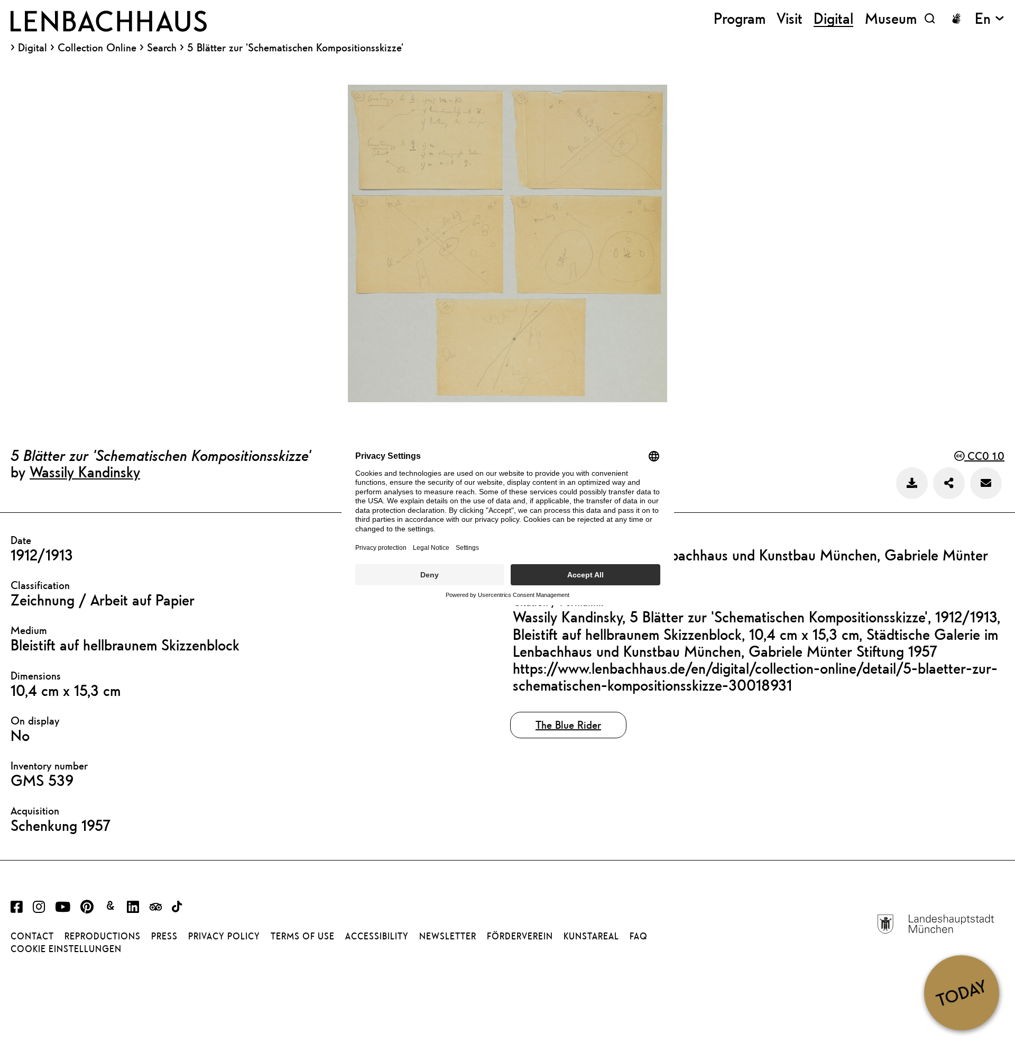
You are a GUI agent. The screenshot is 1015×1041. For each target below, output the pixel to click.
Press (164, 936)
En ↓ (989, 18)
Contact (32, 936)
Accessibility (377, 936)
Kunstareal (591, 936)
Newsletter (447, 936)
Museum (891, 18)
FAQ (639, 936)
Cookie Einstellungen (66, 949)
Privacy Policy (224, 936)
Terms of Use (303, 936)
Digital (32, 47)
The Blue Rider (568, 724)
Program (739, 18)
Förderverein (520, 936)
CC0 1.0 (984, 456)
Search (162, 47)
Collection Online (97, 47)
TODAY (961, 992)
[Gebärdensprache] (956, 18)
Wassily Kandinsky (85, 472)
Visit (789, 18)
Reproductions (102, 936)
